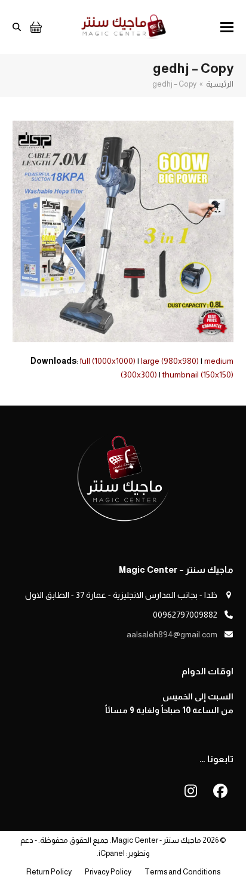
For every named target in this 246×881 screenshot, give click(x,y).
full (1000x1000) (108, 361)
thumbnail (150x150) (197, 374)
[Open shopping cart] (34, 27)
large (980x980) (170, 361)
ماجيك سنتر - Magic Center (156, 840)
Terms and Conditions (182, 871)
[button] (226, 27)
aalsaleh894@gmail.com (172, 634)
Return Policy (49, 871)
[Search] (17, 27)
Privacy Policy (108, 871)
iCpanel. (111, 853)
